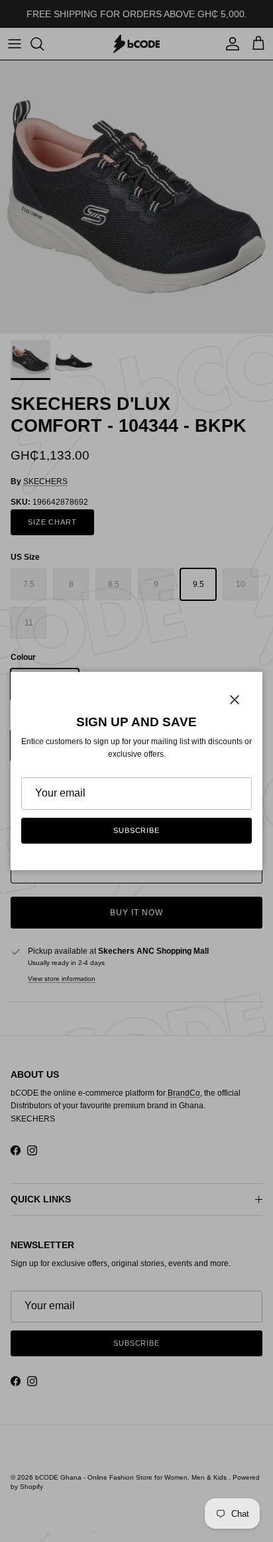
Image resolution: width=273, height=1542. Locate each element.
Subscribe (136, 830)
